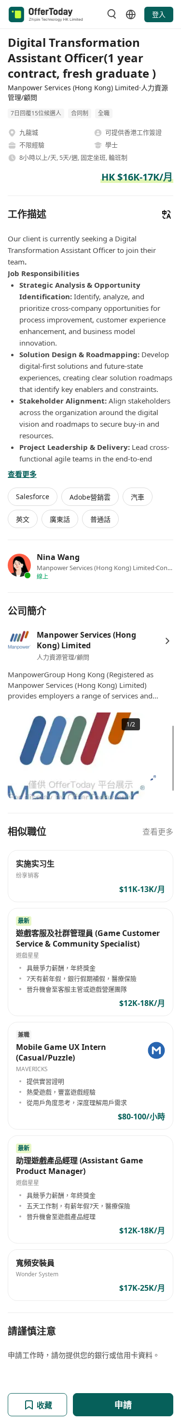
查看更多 (157, 831)
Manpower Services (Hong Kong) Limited (86, 640)
